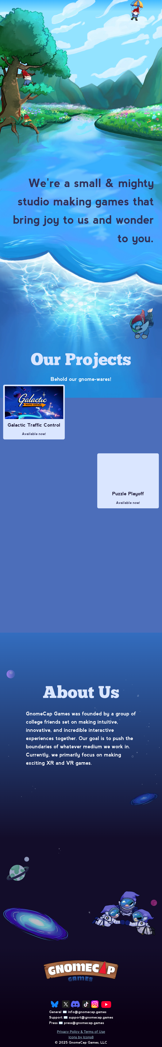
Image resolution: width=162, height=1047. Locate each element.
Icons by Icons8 (81, 1037)
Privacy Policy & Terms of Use (81, 1032)
